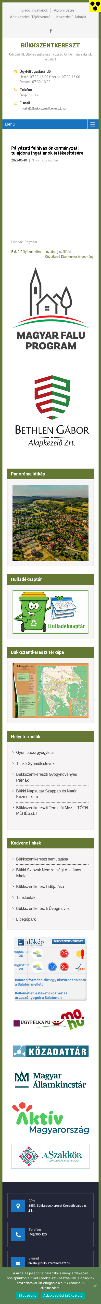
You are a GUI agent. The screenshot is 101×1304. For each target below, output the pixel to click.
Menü (10, 124)
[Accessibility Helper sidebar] (95, 6)
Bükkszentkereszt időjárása (40, 887)
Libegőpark (26, 919)
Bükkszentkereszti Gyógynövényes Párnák (46, 777)
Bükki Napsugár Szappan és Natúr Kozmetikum (46, 794)
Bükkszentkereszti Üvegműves (43, 908)
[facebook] (50, 30)
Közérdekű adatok (71, 17)
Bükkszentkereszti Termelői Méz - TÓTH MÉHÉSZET (52, 811)
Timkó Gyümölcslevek (35, 763)
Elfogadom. (27, 1295)
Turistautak (25, 897)
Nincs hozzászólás (45, 160)
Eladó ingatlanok (35, 10)
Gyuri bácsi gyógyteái (35, 752)
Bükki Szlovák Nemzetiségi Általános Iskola (48, 873)
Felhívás (17, 242)
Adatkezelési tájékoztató (30, 17)
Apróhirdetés (64, 10)
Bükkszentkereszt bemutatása (42, 859)
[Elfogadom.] (94, 1285)
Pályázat (31, 242)
